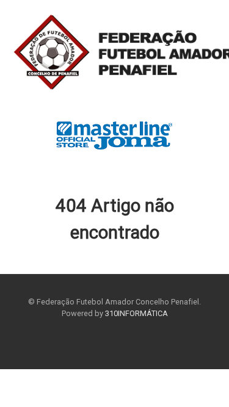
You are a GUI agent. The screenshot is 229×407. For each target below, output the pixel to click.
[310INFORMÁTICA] (114, 53)
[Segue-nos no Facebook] (104, 341)
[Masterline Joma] (114, 134)
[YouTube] (124, 341)
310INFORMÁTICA (136, 313)
